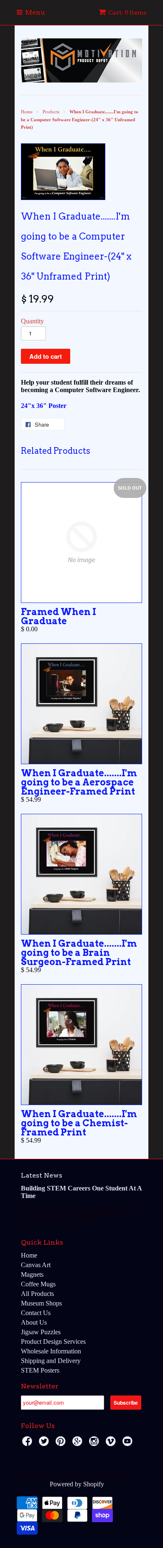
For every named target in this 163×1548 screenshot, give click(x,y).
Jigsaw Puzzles (41, 1331)
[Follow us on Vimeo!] (112, 1443)
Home (29, 1255)
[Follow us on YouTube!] (128, 1443)
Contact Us (36, 1312)
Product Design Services (53, 1341)
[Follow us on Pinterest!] (62, 1443)
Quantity (32, 321)
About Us (34, 1322)
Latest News (41, 1175)
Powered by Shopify (77, 1484)
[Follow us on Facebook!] (28, 1443)
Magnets (32, 1274)
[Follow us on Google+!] (78, 1443)
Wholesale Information (51, 1351)
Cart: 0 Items (127, 12)
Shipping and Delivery (51, 1360)
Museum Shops (41, 1303)
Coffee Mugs (38, 1284)
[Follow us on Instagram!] (95, 1443)
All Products (37, 1293)
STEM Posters (40, 1370)
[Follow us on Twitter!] (45, 1443)
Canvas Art (36, 1264)
